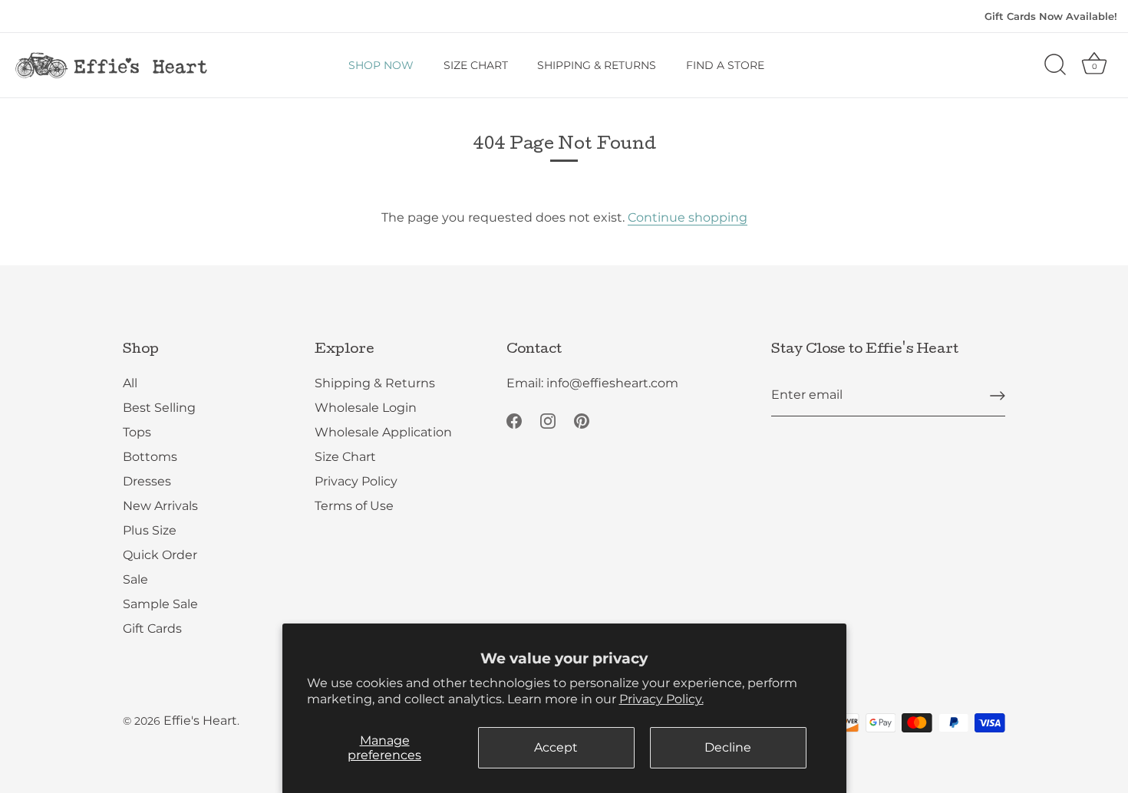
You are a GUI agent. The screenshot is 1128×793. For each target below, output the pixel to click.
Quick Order (160, 555)
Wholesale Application (383, 432)
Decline (727, 747)
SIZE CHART (476, 65)
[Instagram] (548, 420)
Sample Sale (160, 604)
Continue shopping (687, 217)
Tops (137, 432)
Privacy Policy (356, 481)
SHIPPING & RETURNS (596, 65)
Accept (556, 747)
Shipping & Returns (375, 383)
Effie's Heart (200, 720)
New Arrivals (160, 506)
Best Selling (159, 407)
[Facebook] (514, 420)
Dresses (147, 481)
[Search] (1055, 65)
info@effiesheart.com (612, 383)
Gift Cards (152, 628)
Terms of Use (354, 506)
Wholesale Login (366, 407)
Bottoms (150, 456)
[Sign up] (997, 395)
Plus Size (149, 530)
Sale (135, 579)
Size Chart (345, 456)
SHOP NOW (381, 65)
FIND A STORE (725, 65)
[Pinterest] (581, 420)
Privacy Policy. (661, 699)
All (130, 383)
